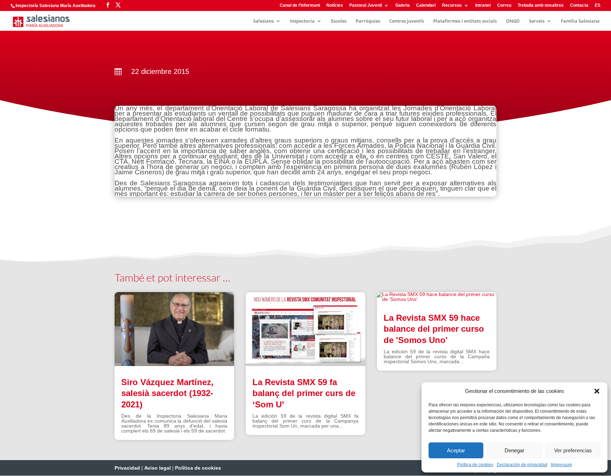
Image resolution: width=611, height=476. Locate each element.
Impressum (561, 464)
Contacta (579, 5)
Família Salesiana (580, 21)
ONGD (513, 21)
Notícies (334, 5)
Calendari (426, 5)
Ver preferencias (573, 450)
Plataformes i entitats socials (465, 21)
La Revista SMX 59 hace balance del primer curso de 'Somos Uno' (434, 328)
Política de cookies (475, 464)
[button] (596, 391)
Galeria (402, 5)
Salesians (263, 21)
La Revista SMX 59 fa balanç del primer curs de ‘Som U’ (303, 393)
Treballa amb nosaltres (541, 5)
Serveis (537, 21)
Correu (504, 5)
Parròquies (368, 21)
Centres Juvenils (406, 21)
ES (597, 5)
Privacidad (127, 468)
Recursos (452, 5)
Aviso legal (157, 468)
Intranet (483, 5)
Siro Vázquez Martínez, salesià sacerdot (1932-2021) (167, 393)
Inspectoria (302, 21)
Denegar (514, 450)
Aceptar (456, 450)
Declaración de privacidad (522, 464)
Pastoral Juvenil (365, 5)
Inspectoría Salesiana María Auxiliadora (55, 5)
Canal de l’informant (300, 5)
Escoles (339, 21)
